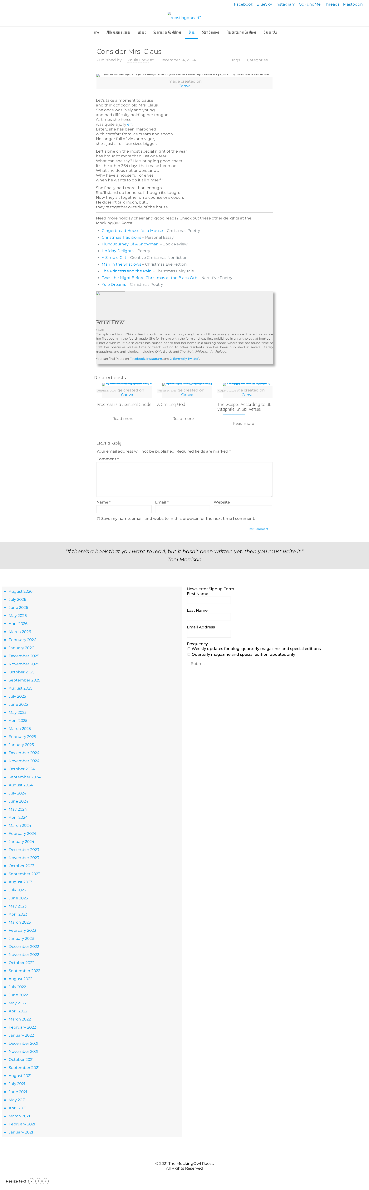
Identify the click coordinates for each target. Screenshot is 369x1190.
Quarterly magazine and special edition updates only (243, 654)
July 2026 (17, 599)
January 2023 (21, 938)
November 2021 (23, 1051)
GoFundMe (310, 4)
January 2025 (21, 744)
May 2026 (18, 615)
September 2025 (24, 680)
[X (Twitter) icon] (182, 1176)
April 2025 (18, 720)
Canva (185, 86)
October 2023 (21, 865)
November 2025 (24, 664)
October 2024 (22, 769)
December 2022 (24, 946)
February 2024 (22, 833)
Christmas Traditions (121, 237)
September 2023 (24, 874)
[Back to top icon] (184, 1155)
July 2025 (17, 696)
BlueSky (264, 4)
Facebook (243, 4)
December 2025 (24, 656)
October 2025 (21, 672)
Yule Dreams (114, 284)
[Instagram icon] (190, 1176)
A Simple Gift (114, 257)
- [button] (31, 1181)
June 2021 (18, 1091)
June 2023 (18, 898)
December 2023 (24, 849)
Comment (107, 459)
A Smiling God (171, 404)
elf (129, 124)
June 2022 (18, 995)
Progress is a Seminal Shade (123, 404)
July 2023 (17, 890)
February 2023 (22, 930)
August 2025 (20, 688)
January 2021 (21, 1132)
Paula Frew (138, 60)
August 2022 (20, 978)
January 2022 (21, 1035)
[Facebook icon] (178, 1176)
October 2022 (21, 962)
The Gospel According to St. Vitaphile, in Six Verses (244, 407)
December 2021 (23, 1043)
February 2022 (22, 1027)
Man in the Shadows (121, 264)
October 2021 (21, 1059)
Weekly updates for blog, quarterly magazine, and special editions (256, 648)
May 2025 (18, 712)
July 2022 (17, 987)
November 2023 (24, 857)
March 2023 (20, 922)
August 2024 (21, 785)
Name (103, 502)
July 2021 (17, 1083)
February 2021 (22, 1124)
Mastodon (353, 4)
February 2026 (22, 639)
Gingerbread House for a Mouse (132, 230)
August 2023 (20, 882)
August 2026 (20, 591)
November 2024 (24, 761)
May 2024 (18, 809)
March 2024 (20, 825)
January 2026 (21, 648)
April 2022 (18, 1011)
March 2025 (20, 728)
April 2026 (18, 623)
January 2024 (21, 841)
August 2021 (20, 1075)
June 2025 (18, 704)
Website (222, 502)
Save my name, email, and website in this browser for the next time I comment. (178, 518)
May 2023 (18, 906)
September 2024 (25, 777)
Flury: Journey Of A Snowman (130, 244)
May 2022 (18, 1003)
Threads (332, 4)
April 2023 (18, 914)
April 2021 (18, 1108)
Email (162, 502)
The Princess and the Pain (127, 271)
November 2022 (24, 954)
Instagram (285, 4)
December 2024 (24, 752)
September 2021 (24, 1067)
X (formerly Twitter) (184, 359)
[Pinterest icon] (186, 1176)
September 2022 (24, 970)
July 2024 (17, 793)
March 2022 (20, 1019)
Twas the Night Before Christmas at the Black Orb (149, 277)
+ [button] (38, 1181)
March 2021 (19, 1116)
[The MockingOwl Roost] (184, 17)
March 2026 (20, 631)
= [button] (45, 1181)
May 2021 (17, 1100)
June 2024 (18, 801)
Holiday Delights (118, 250)
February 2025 (22, 736)
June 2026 (18, 607)
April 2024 (18, 817)
